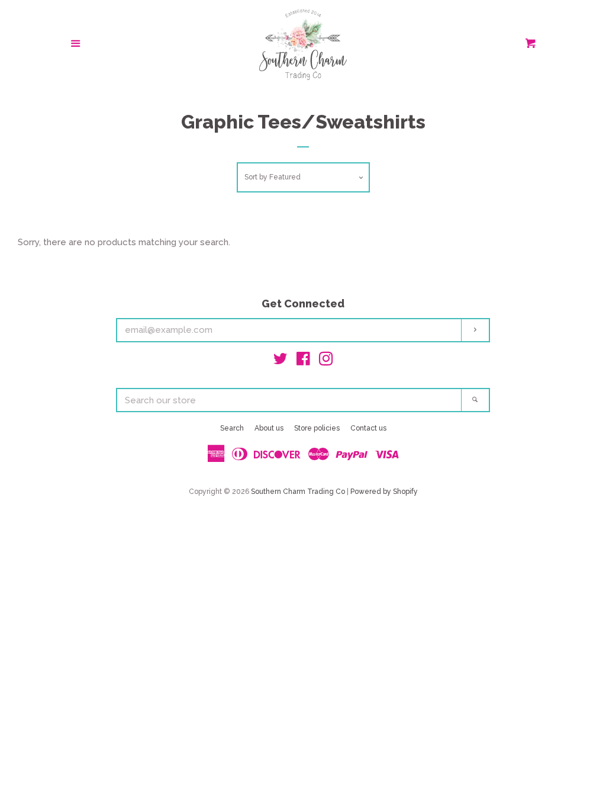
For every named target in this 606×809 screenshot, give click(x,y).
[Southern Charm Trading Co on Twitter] (280, 361)
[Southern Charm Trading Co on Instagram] (326, 361)
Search (232, 428)
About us (268, 428)
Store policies (317, 428)
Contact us (368, 428)
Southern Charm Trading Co (298, 491)
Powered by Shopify (384, 491)
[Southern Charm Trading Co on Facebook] (303, 361)
